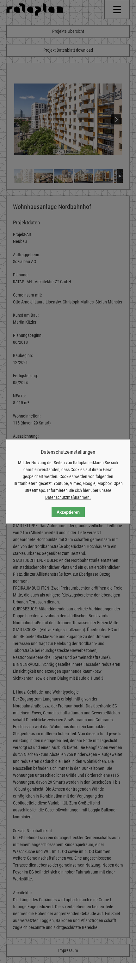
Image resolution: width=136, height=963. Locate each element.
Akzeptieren (68, 512)
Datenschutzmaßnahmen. (68, 497)
